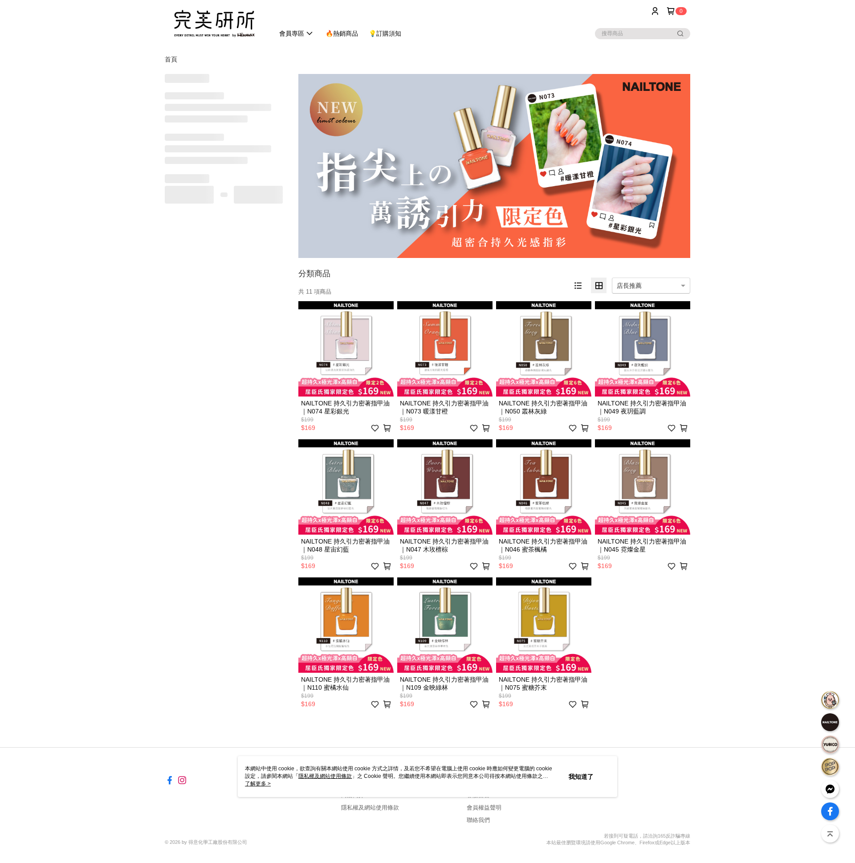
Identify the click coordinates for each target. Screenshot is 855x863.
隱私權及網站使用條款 (370, 807)
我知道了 (581, 776)
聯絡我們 (478, 820)
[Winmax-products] (214, 23)
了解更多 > (258, 784)
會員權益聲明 (484, 807)
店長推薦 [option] (629, 285)
